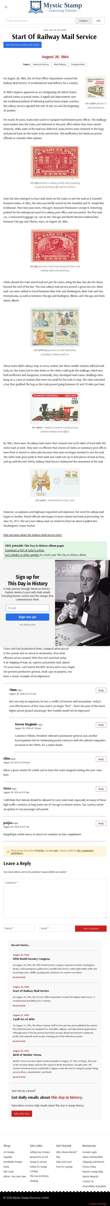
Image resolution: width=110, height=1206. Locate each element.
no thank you (27, 624)
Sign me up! (27, 617)
